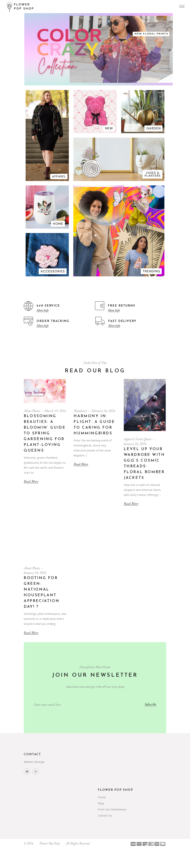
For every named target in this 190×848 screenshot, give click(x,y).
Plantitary (80, 411)
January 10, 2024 (35, 573)
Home (102, 797)
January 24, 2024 (135, 444)
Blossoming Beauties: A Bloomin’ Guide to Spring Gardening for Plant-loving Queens (44, 433)
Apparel (129, 439)
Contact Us (105, 815)
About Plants (32, 411)
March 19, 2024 (55, 411)
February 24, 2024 (103, 411)
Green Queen (143, 439)
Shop (101, 803)
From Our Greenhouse (112, 809)
